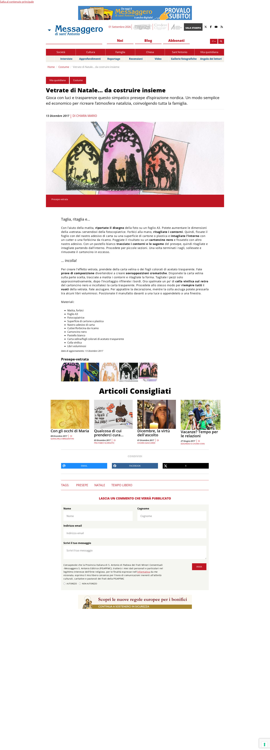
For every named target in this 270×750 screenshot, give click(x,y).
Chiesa (150, 52)
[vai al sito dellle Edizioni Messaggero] (176, 27)
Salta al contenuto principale (17, 1)
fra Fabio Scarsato (104, 442)
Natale (99, 485)
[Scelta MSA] (49, 30)
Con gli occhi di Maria (70, 430)
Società (61, 52)
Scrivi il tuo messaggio (77, 543)
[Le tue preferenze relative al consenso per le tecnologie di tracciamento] (265, 745)
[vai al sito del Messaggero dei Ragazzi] (142, 27)
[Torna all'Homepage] (79, 30)
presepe (82, 485)
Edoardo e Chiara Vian (193, 443)
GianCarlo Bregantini (62, 438)
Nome (67, 508)
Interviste (66, 59)
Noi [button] (120, 40)
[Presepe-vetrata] (70, 372)
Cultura (90, 52)
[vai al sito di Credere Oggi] (160, 26)
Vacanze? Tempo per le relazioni (199, 433)
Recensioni (136, 59)
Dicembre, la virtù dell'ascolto (153, 432)
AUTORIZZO (72, 583)
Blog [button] (148, 40)
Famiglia (120, 52)
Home (51, 67)
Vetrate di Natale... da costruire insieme (96, 67)
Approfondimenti (90, 59)
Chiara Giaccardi (146, 442)
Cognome (143, 508)
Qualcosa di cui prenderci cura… (109, 432)
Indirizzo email (72, 525)
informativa (143, 571)
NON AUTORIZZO (89, 583)
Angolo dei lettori (211, 59)
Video (158, 59)
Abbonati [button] (176, 40)
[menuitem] (120, 40)
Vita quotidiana (209, 52)
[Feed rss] (221, 27)
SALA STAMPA (193, 27)
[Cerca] (221, 41)
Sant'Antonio (179, 52)
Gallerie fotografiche (184, 59)
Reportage (113, 59)
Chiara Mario (86, 116)
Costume (63, 67)
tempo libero (121, 485)
